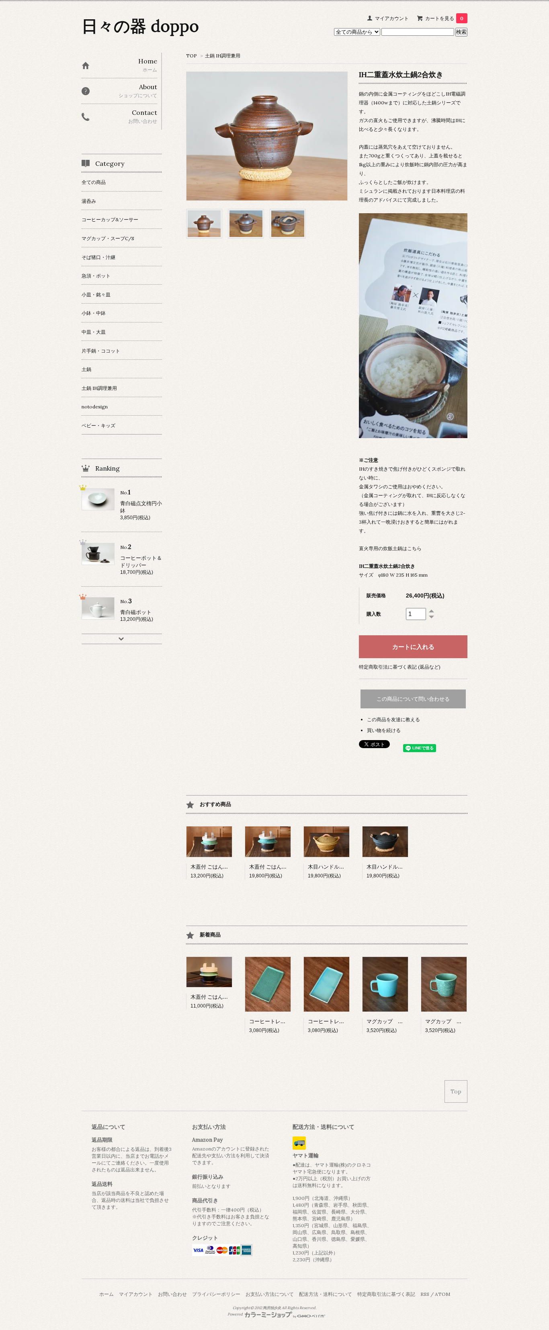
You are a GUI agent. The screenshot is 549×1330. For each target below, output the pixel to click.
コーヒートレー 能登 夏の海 (342, 1021)
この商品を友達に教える (393, 719)
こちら (414, 548)
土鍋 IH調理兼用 (222, 56)
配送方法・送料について (325, 1294)
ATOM (442, 1294)
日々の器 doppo (140, 26)
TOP (191, 56)
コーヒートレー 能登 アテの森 (286, 1021)
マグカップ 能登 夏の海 (396, 1021)
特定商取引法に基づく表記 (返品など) (399, 667)
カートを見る (444, 18)
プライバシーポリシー (216, 1294)
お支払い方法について (270, 1294)
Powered (235, 1314)
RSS (424, 1294)
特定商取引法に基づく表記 (386, 1294)
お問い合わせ (172, 1294)
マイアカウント (392, 18)
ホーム (106, 1294)
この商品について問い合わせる (413, 699)
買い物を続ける (384, 730)
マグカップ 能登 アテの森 (457, 1021)
